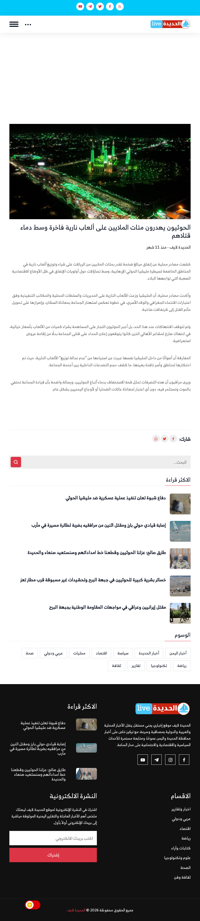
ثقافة (116, 665)
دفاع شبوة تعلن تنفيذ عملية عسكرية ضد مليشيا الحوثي (116, 498)
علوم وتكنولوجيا (177, 857)
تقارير (136, 665)
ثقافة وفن (182, 877)
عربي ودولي (53, 653)
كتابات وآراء (181, 847)
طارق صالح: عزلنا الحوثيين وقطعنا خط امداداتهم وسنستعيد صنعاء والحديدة (97, 553)
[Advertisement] (100, 71)
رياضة (181, 665)
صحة (30, 653)
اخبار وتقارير (181, 808)
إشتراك (53, 855)
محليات (79, 653)
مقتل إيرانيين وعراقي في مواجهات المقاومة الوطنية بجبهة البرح (107, 607)
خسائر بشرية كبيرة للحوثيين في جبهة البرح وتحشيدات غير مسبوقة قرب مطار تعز (93, 580)
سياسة (122, 653)
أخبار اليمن (178, 653)
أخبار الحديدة (149, 653)
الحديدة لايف (76, 910)
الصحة (185, 867)
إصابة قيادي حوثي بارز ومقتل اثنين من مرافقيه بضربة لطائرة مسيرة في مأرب (99, 525)
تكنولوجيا (159, 665)
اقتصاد (101, 653)
